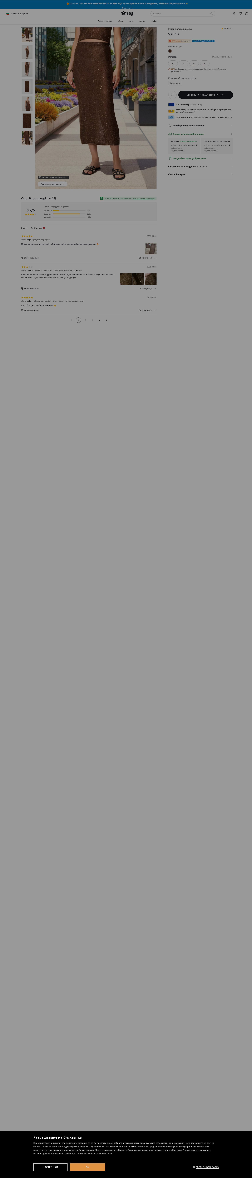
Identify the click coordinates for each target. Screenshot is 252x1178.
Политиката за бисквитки (66, 1153)
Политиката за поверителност (96, 1153)
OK (87, 1167)
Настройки (50, 1167)
